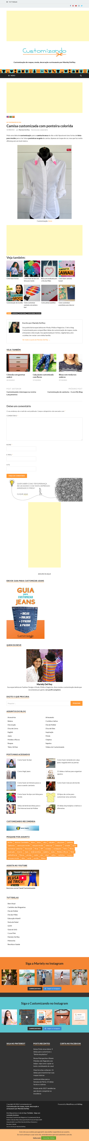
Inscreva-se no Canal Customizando (21, 888)
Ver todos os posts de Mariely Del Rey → (36, 340)
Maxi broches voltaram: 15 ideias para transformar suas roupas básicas (43, 1072)
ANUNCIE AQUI (44, 574)
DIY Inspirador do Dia (14, 122)
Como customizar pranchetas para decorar (66, 304)
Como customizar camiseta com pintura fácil (30, 305)
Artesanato (50, 717)
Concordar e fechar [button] (49, 1138)
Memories (11, 941)
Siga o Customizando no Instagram (44, 1003)
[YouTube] (76, 6)
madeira (46, 852)
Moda (48, 736)
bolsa (39, 842)
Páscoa (21, 855)
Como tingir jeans (23, 771)
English (10, 732)
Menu (13, 75)
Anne (50, 221)
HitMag (79, 1104)
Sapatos (49, 743)
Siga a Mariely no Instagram (44, 963)
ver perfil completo (53, 690)
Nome (9, 445)
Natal (72, 852)
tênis (23, 858)
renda (36, 855)
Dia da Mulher (51, 725)
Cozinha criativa (52, 721)
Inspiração (49, 732)
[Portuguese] (10, 117)
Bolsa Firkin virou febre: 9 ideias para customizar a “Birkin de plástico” (43, 1051)
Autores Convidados (22, 842)
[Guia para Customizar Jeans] (25, 638)
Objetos (49, 739)
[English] (8, 117)
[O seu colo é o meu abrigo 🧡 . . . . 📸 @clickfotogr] (27, 977)
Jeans (10, 736)
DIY (42, 849)
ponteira (22, 313)
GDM (10, 926)
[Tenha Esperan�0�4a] (44, 501)
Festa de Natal (13, 922)
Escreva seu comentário (39, 130)
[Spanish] (13, 117)
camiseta (70, 842)
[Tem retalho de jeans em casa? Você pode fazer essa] (9, 1017)
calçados (52, 842)
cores (74, 845)
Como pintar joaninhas (48, 303)
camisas (15, 313)
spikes (53, 855)
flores (72, 849)
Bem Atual (11, 903)
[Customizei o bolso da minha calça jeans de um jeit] (27, 1017)
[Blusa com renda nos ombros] (70, 372)
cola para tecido (37, 845)
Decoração (12, 725)
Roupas (10, 743)
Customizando (32, 1117)
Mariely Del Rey (24, 130)
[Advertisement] (48, 26)
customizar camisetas (15, 849)
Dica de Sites (50, 728)
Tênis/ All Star (13, 747)
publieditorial (12, 855)
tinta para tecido (34, 313)
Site (8, 465)
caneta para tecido (23, 845)
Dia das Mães (13, 915)
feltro (65, 849)
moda (53, 852)
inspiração (11, 852)
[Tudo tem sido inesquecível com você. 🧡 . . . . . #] (62, 977)
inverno (19, 852)
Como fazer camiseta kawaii (65, 280)
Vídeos (43, 858)
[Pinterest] (73, 6)
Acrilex (10, 842)
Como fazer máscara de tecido (68, 783)
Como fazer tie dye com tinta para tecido (31, 280)
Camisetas (11, 845)
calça (44, 842)
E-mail (10, 455)
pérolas (29, 855)
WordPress (70, 1104)
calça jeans (60, 842)
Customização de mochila (15, 303)
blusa (33, 842)
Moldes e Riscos (14, 739)
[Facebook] (70, 6)
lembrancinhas (36, 852)
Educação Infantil (14, 918)
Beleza (10, 721)
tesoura (70, 855)
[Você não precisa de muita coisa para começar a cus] (79, 1017)
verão (29, 858)
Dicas (36, 849)
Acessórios (12, 717)
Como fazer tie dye (13, 278)
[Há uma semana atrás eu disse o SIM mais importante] (79, 977)
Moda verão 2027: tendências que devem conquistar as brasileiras (44, 1091)
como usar (48, 845)
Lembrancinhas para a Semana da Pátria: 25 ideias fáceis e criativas (43, 1081)
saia (41, 855)
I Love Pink (12, 933)
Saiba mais (37, 1138)
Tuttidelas (13, 2)
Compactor (58, 845)
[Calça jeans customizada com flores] (44, 372)
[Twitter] (82, 6)
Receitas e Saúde (14, 944)
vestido (36, 858)
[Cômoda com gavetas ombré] (18, 372)
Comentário (12, 416)
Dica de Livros (13, 728)
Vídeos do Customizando (55, 747)
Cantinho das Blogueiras (17, 907)
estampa (48, 849)
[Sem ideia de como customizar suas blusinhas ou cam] (62, 1017)
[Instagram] (79, 6)
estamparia (57, 849)
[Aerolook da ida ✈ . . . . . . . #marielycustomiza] (44, 977)
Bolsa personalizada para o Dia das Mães (49, 280)
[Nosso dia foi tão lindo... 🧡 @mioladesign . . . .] (9, 977)
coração (67, 845)
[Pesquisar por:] (44, 703)
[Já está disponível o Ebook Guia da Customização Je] (44, 1017)
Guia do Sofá (12, 929)
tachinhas (61, 855)
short (47, 855)
